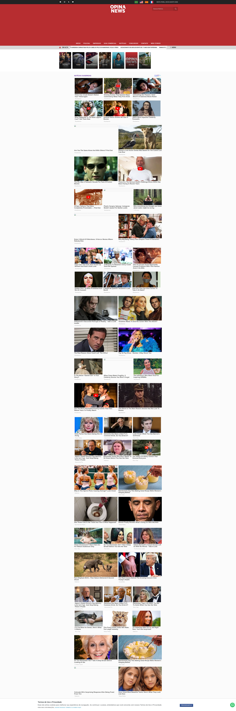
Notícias (123, 43)
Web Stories (156, 43)
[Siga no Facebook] (60, 2)
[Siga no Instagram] (64, 2)
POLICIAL (87, 43)
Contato (145, 43)
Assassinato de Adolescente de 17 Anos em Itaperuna (122, 47)
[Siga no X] (68, 2)
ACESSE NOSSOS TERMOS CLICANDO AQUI (68, 707)
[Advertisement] (118, 27)
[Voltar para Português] (136, 2)
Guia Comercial (111, 43)
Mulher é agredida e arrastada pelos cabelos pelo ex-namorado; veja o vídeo (75, 47)
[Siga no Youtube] (72, 2)
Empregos (98, 43)
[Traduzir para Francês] (152, 2)
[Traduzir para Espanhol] (147, 2)
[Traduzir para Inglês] (141, 2)
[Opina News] (118, 9)
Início (79, 43)
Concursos (134, 43)
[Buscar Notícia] (175, 9)
